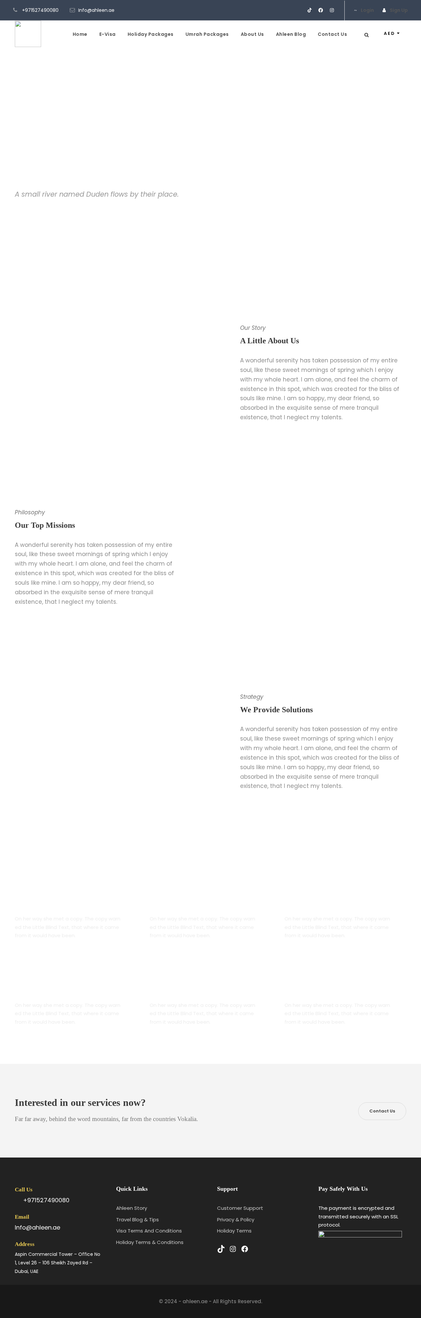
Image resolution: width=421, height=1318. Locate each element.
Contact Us (332, 34)
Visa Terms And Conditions (149, 1230)
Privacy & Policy (235, 1219)
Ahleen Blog (291, 34)
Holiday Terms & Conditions (150, 1242)
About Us (252, 34)
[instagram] (332, 10)
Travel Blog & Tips (137, 1219)
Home (80, 34)
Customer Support (240, 1208)
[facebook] (320, 10)
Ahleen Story (131, 1208)
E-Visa (107, 34)
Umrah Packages (207, 34)
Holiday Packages (151, 34)
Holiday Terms (234, 1230)
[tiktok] (309, 10)
